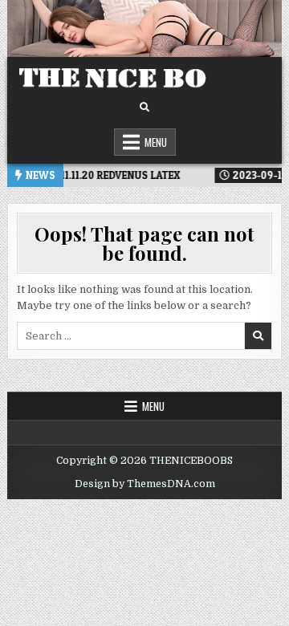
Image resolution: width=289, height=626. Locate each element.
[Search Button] (144, 107)
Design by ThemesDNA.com (145, 484)
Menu (155, 142)
